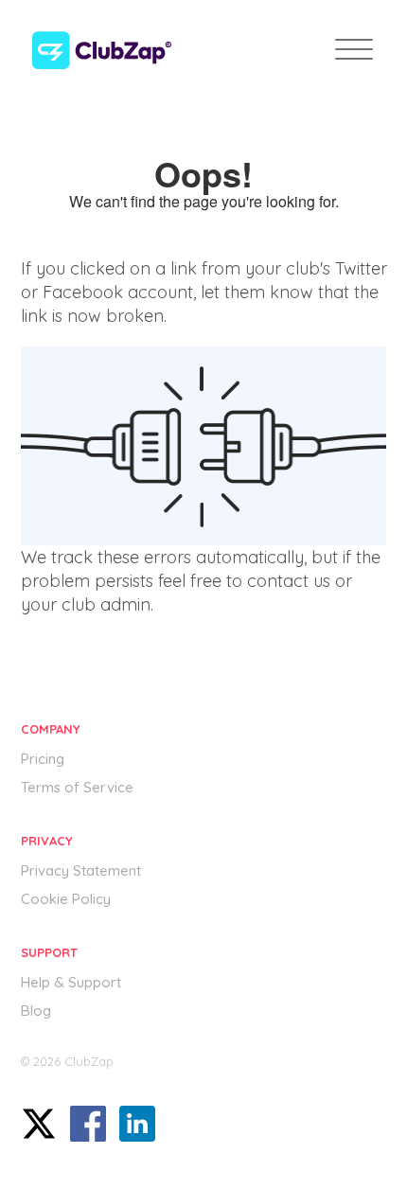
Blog (36, 1010)
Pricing (42, 759)
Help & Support (71, 982)
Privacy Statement (81, 870)
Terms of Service (77, 787)
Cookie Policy (66, 899)
